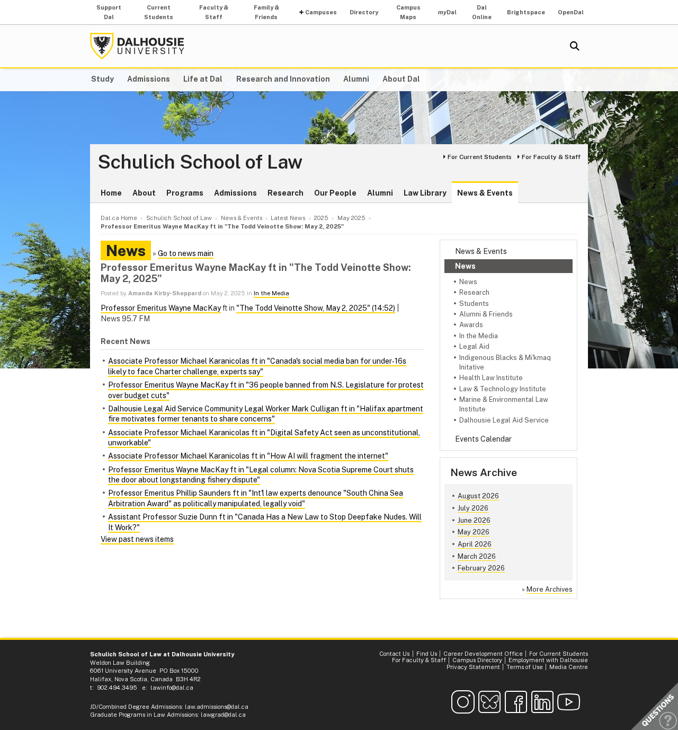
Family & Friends (266, 12)
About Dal (401, 79)
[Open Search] (574, 46)
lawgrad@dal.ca (223, 714)
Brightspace (526, 12)
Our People (335, 193)
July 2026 (473, 508)
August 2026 (478, 496)
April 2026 (475, 544)
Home (111, 193)
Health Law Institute (491, 378)
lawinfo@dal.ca (171, 687)
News (465, 266)
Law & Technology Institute (502, 389)
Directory (364, 12)
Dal (447, 12)
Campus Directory (477, 660)
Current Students (158, 12)
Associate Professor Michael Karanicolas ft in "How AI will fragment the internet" (248, 456)
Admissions (148, 79)
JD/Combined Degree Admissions (136, 706)
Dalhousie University (137, 46)
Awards (471, 325)
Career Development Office (483, 653)
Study (102, 79)
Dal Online (482, 12)
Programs (184, 193)
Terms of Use (524, 667)
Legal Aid (474, 346)
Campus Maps (408, 12)
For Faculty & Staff (551, 157)
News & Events (485, 193)
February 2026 (481, 568)
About (144, 193)
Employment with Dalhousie (548, 660)
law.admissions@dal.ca (216, 706)
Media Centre (568, 667)
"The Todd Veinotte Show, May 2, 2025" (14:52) (315, 308)
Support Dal (108, 12)
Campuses (321, 12)
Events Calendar (483, 439)
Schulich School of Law (199, 162)
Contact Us (394, 653)
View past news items (137, 539)
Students (474, 303)
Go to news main (185, 253)
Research (285, 193)
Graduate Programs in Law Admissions (144, 714)
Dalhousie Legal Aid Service (504, 420)
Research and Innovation (283, 79)
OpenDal (571, 12)
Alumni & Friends (486, 314)
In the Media (478, 336)
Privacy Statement (473, 667)
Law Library (425, 193)
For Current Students (480, 157)
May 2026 (473, 532)
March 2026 (477, 556)
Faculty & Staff (213, 12)
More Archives (550, 589)
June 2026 (474, 520)
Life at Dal (202, 79)
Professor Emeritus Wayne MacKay (161, 308)
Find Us (426, 653)
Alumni (356, 79)
